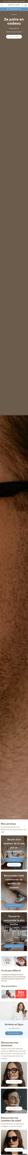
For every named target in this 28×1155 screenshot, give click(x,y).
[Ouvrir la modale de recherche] (22, 5)
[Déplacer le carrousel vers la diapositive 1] (8, 817)
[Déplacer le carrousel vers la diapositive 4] (17, 817)
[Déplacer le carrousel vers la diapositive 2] (11, 817)
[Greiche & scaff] (14, 5)
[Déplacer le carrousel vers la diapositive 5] (20, 817)
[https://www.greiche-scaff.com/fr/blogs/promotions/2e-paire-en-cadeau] (14, 415)
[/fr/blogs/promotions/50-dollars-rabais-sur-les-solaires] (14, 994)
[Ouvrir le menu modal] (1, 5)
